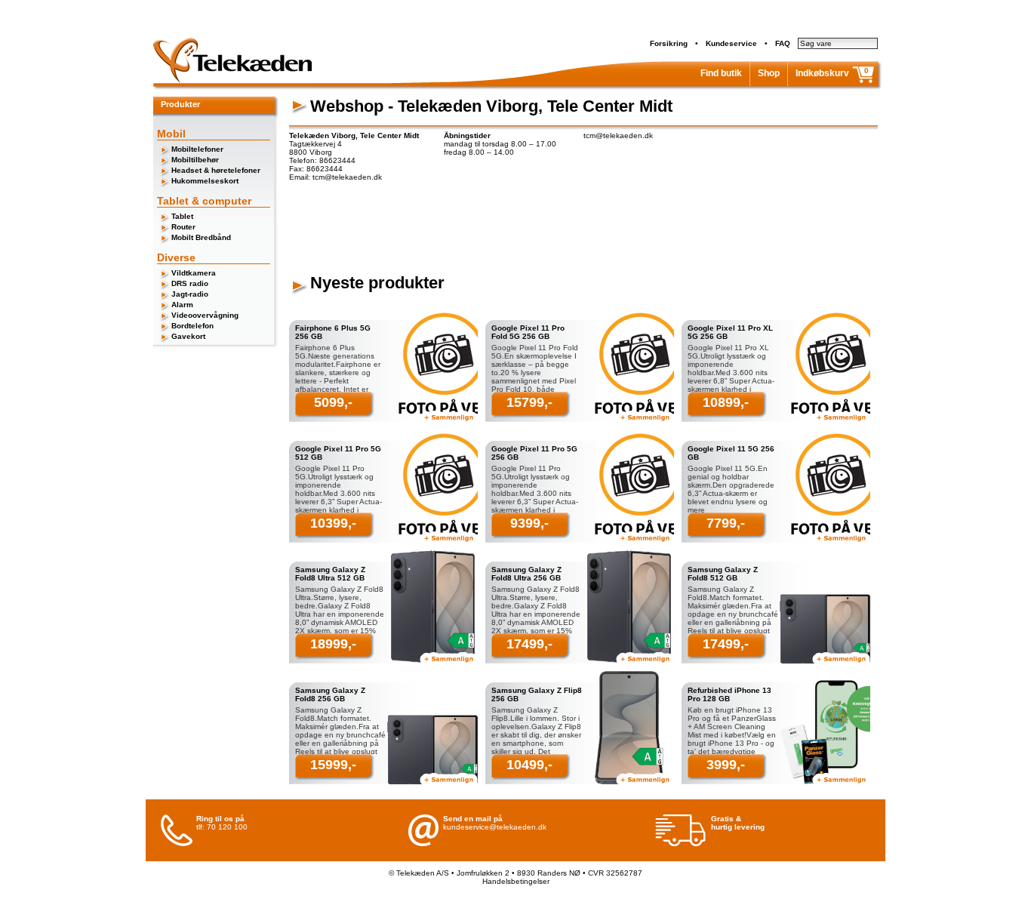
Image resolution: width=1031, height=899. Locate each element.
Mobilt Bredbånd (201, 237)
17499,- (529, 643)
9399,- (529, 523)
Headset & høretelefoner (215, 170)
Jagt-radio (189, 294)
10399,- (333, 523)
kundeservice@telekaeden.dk (494, 827)
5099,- (333, 402)
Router (183, 227)
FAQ (782, 43)
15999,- (333, 764)
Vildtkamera (193, 273)
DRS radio (189, 283)
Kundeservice (731, 43)
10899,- (726, 402)
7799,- (725, 523)
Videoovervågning (205, 315)
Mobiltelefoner (197, 149)
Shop (769, 73)
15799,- (529, 402)
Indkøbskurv (822, 73)
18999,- (333, 643)
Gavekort (188, 336)
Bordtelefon (192, 326)
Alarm (182, 304)
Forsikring (669, 43)
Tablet (182, 216)
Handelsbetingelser (515, 881)
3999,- (725, 764)
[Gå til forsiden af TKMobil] (232, 80)
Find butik (721, 73)
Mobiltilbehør (195, 159)
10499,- (529, 764)
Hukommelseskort (205, 181)
